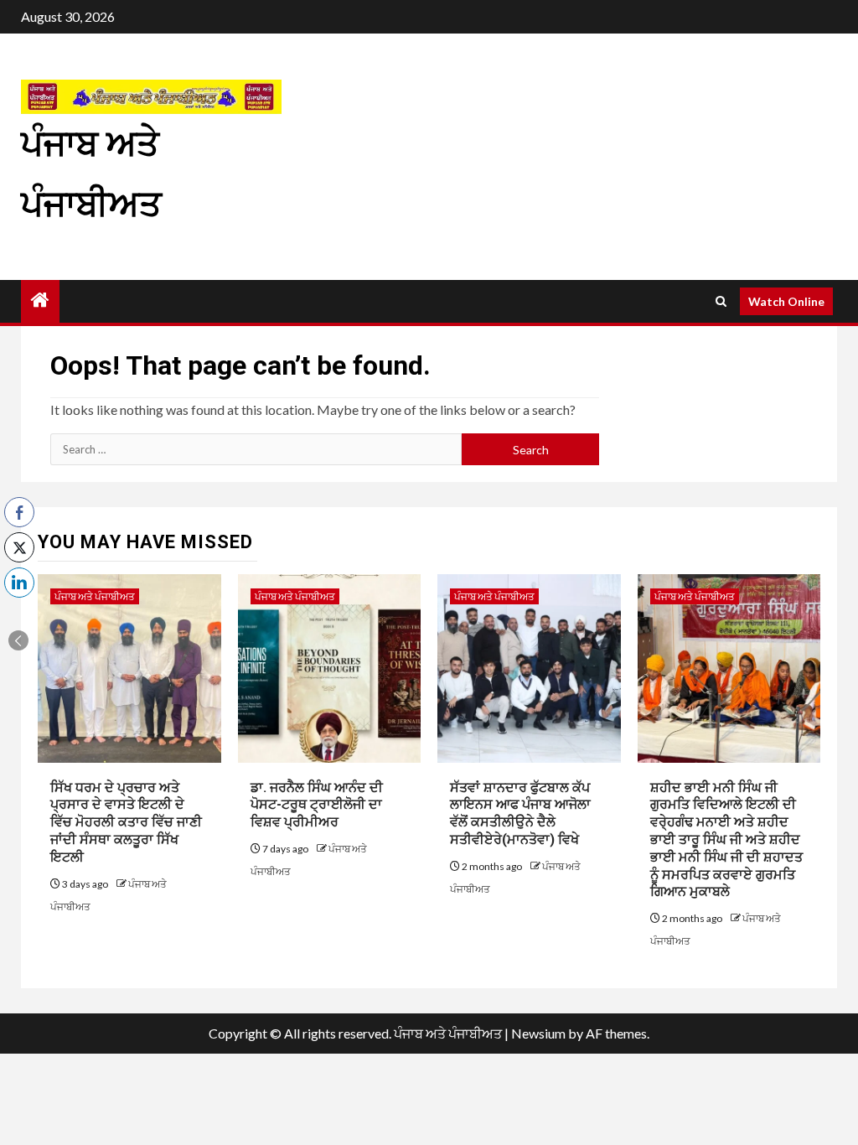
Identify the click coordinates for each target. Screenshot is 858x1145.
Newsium (538, 1033)
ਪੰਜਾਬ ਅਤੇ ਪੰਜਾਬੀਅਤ (94, 596)
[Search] (721, 301)
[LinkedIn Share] (19, 582)
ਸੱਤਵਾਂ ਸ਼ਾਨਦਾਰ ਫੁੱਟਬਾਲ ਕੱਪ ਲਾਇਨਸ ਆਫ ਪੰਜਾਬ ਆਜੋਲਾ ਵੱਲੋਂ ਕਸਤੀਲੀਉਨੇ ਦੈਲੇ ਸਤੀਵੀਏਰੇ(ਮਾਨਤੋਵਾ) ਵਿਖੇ (520, 813)
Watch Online (786, 301)
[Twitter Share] (19, 547)
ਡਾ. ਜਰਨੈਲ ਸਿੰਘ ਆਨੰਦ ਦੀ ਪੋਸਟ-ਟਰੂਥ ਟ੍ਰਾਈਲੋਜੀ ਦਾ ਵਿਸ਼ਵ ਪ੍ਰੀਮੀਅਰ (317, 805)
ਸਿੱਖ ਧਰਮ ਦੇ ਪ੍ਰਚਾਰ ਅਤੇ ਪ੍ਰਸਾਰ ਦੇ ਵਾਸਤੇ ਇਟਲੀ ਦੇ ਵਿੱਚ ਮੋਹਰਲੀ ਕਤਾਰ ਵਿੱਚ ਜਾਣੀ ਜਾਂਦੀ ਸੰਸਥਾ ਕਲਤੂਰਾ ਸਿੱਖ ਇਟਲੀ (126, 822)
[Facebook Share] (19, 512)
